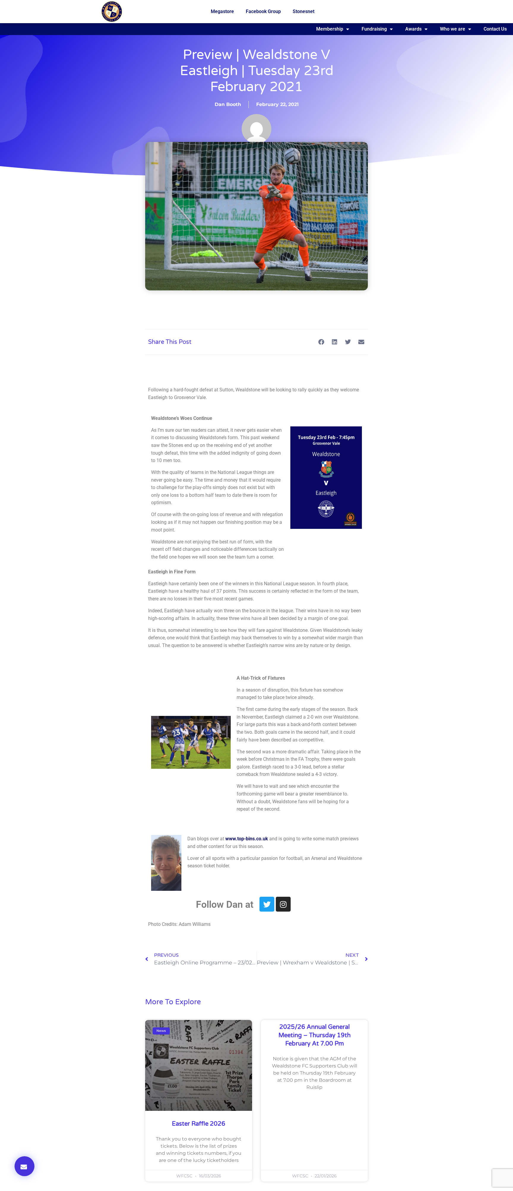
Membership (329, 29)
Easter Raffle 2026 (198, 1123)
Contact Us (495, 29)
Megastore (222, 11)
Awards (413, 29)
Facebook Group (263, 11)
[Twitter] (266, 904)
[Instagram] (283, 904)
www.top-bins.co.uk (246, 839)
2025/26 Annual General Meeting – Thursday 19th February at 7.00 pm (314, 1035)
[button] (24, 1166)
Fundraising (374, 29)
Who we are (452, 29)
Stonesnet (303, 11)
